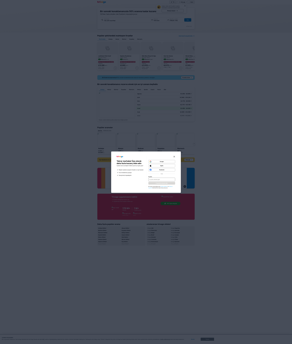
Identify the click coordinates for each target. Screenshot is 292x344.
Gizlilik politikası (163, 186)
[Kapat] (174, 157)
